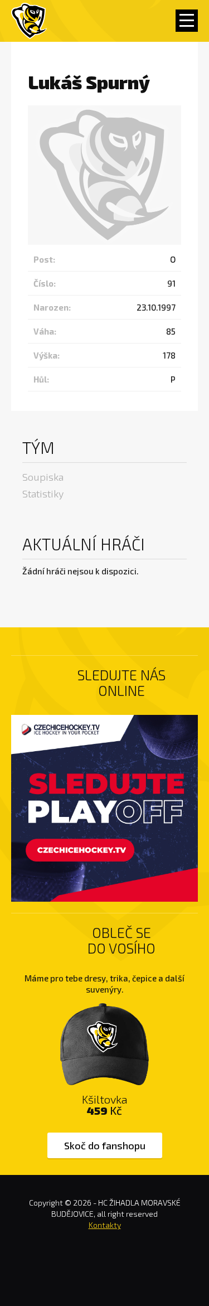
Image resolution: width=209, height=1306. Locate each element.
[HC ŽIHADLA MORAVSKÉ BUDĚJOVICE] (29, 21)
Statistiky (43, 493)
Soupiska (43, 477)
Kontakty (105, 1225)
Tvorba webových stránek (104, 1271)
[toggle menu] (187, 20)
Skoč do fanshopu (104, 1145)
